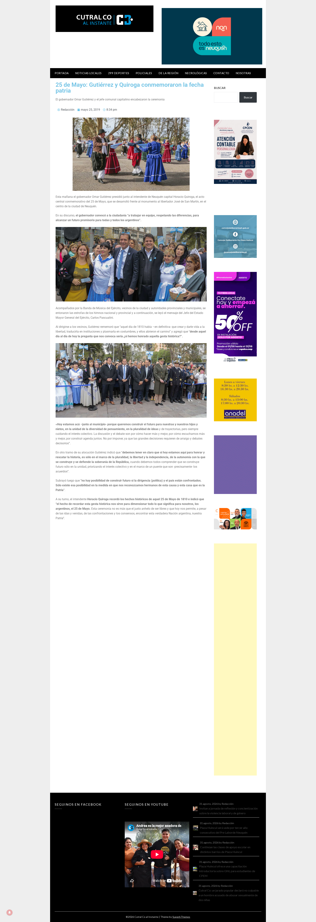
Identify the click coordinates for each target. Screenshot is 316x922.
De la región (168, 73)
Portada (62, 73)
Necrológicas (196, 73)
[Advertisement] (235, 659)
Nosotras (243, 73)
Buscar (219, 87)
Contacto (221, 73)
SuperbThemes (181, 916)
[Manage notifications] (9, 912)
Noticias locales (88, 73)
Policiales (144, 73)
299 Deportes (118, 73)
